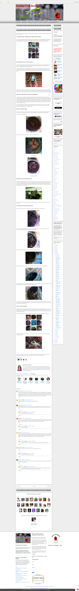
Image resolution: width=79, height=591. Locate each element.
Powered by (56, 110)
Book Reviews (18, 25)
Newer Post (18, 486)
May (56, 333)
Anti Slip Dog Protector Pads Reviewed (59, 62)
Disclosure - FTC (18, 569)
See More (18, 31)
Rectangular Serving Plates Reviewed (58, 292)
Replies (20, 410)
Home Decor (55, 184)
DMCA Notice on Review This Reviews (21, 573)
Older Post (49, 486)
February (56, 336)
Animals (55, 148)
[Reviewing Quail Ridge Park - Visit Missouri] (31, 380)
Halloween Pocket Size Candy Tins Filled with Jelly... (57, 302)
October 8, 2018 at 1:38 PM (25, 432)
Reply (19, 397)
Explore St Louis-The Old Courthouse (58, 304)
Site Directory (30, 586)
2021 (55, 249)
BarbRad (19, 432)
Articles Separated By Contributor (52, 22)
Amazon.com (59, 237)
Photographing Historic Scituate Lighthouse (57, 272)
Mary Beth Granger (21, 447)
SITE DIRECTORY (56, 28)
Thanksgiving (55, 211)
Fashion (55, 169)
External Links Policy (19, 576)
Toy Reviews (55, 214)
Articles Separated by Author (36, 586)
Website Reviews (56, 218)
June (56, 332)
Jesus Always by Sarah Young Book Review (58, 263)
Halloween (55, 179)
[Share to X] (31, 373)
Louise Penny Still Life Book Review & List (57, 306)
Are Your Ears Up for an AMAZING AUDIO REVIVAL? (58, 258)
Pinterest (47, 369)
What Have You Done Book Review (58, 278)
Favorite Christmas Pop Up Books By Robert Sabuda (57, 300)
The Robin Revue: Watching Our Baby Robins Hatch (58, 311)
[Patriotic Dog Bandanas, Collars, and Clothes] (48, 380)
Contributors (57, 38)
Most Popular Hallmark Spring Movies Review (19, 382)
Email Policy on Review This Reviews (21, 575)
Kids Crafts (55, 188)
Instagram (29, 370)
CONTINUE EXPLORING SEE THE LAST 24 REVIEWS (58, 81)
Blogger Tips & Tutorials (57, 153)
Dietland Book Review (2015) (57, 274)
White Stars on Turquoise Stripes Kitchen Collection (59, 78)
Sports (54, 207)
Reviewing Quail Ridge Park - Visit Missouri (30, 382)
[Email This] (30, 373)
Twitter (49, 369)
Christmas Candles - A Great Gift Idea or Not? (58, 283)
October (56, 256)
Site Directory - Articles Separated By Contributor (23, 582)
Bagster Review (57, 320)
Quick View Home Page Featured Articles (47, 586)
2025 (55, 245)
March (56, 335)
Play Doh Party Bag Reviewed (57, 308)
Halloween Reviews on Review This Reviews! (57, 295)
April (56, 334)
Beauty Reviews (56, 152)
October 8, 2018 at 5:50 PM (28, 447)
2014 (55, 342)
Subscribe (58, 107)
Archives (55, 149)
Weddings (55, 219)
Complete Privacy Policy (26, 553)
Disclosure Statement (46, 589)
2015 (55, 341)
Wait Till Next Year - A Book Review (60, 67)
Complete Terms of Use (24, 548)
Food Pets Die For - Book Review (57, 288)
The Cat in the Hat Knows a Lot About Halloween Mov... (58, 286)
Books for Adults (56, 156)
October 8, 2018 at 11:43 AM (27, 418)
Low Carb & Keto (56, 191)
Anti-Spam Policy (18, 570)
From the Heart (56, 173)
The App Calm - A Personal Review (57, 265)
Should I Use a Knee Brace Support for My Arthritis (58, 313)
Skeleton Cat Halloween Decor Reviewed (57, 325)
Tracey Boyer (40, 22)
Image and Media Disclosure (20, 577)
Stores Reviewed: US (56, 208)
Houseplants (55, 187)
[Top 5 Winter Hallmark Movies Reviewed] (42, 380)
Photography (44, 25)
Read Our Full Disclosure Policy (58, 239)
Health (54, 180)
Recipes (39, 25)
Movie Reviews (23, 25)
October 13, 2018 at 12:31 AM (25, 459)
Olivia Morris (20, 418)
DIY (54, 165)
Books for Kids (56, 157)
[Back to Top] (78, 589)
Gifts (36, 25)
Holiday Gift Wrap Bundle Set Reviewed (57, 260)
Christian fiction (56, 160)
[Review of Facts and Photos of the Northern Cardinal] (25, 380)
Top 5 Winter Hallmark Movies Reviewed (42, 382)
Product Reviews (56, 200)
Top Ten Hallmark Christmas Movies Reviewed (57, 267)
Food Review (55, 172)
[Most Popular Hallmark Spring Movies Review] (19, 380)
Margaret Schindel (24, 22)
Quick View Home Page (57, 25)
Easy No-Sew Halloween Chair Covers (57, 297)
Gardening (34, 25)
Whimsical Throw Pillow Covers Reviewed (57, 277)
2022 (55, 248)
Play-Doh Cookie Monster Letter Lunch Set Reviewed (59, 75)
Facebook (25, 370)
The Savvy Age (18, 22)
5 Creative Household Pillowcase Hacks (57, 281)
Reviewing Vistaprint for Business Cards (58, 327)
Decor (30, 25)
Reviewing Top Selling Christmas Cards (57, 316)
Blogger (47, 588)
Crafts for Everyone (56, 164)
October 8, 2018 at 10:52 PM (30, 441)
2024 (55, 246)
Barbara (19, 459)
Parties (55, 196)
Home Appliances (56, 183)
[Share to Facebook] (32, 373)
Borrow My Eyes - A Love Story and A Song (59, 65)
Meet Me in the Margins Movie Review (59, 71)
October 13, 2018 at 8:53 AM (30, 466)
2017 (55, 339)
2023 (55, 247)
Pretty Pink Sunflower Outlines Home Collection (59, 58)
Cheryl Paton (45, 22)
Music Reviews (27, 25)
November (56, 255)
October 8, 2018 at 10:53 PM (30, 453)
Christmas (55, 161)
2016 (55, 340)
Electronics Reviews (56, 168)
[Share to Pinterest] (32, 373)
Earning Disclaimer (18, 574)
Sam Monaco (35, 22)
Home (34, 486)
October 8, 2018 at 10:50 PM (30, 426)
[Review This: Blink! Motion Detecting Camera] (36, 380)
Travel (41, 25)
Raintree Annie (30, 22)
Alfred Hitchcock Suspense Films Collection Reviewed (57, 318)
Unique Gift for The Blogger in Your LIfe (57, 290)
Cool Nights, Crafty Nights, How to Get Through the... (58, 322)
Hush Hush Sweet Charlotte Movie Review (57, 270)
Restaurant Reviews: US (57, 204)
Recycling (55, 203)
